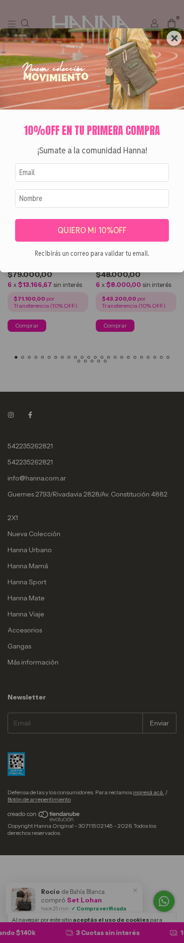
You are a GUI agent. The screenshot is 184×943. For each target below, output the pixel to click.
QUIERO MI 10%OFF (92, 230)
